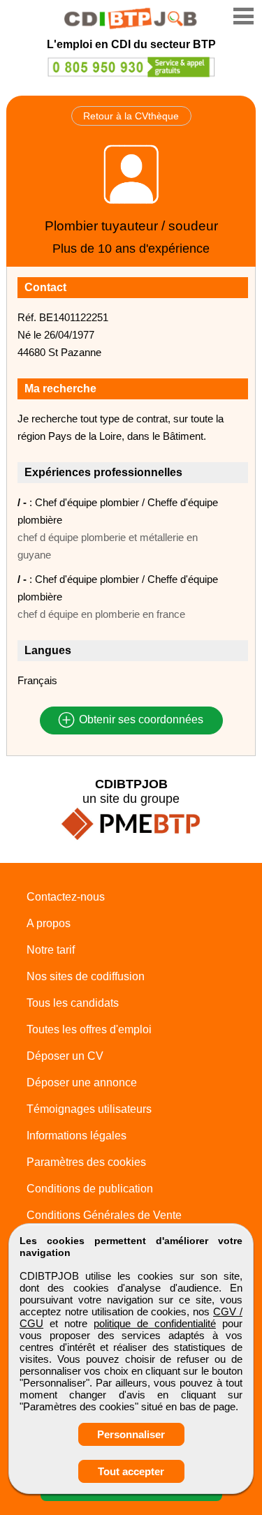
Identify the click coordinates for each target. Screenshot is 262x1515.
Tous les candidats (73, 1003)
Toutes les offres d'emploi (89, 1029)
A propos (49, 923)
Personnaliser (131, 1434)
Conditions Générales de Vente (104, 1215)
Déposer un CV (65, 1056)
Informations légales (76, 1135)
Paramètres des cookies (86, 1162)
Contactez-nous (66, 897)
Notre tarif (51, 950)
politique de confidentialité (155, 1323)
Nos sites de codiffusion (86, 976)
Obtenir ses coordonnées (139, 720)
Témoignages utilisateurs (89, 1109)
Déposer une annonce (82, 1082)
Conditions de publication (90, 1189)
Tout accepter (131, 1471)
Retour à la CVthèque (131, 115)
